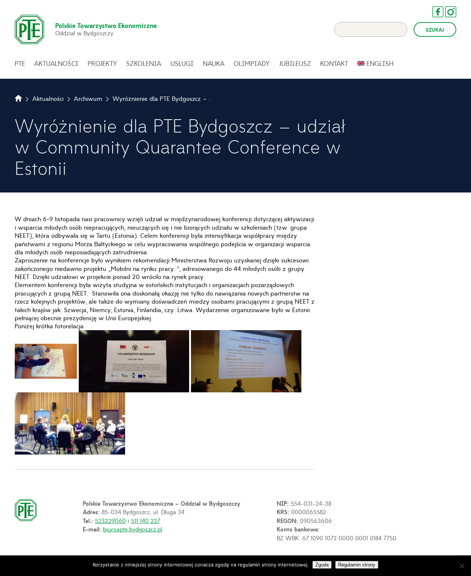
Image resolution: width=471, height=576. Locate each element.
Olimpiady (252, 63)
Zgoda (322, 565)
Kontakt (334, 63)
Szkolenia (143, 63)
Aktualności (56, 63)
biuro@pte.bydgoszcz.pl (132, 529)
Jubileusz (295, 63)
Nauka (213, 63)
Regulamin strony (356, 565)
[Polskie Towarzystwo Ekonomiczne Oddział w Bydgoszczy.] (18, 98)
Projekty (102, 63)
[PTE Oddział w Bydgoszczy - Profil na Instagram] (447, 11)
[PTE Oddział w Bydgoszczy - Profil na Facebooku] (434, 11)
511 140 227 (145, 520)
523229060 (110, 520)
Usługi (182, 63)
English (380, 63)
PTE (20, 63)
